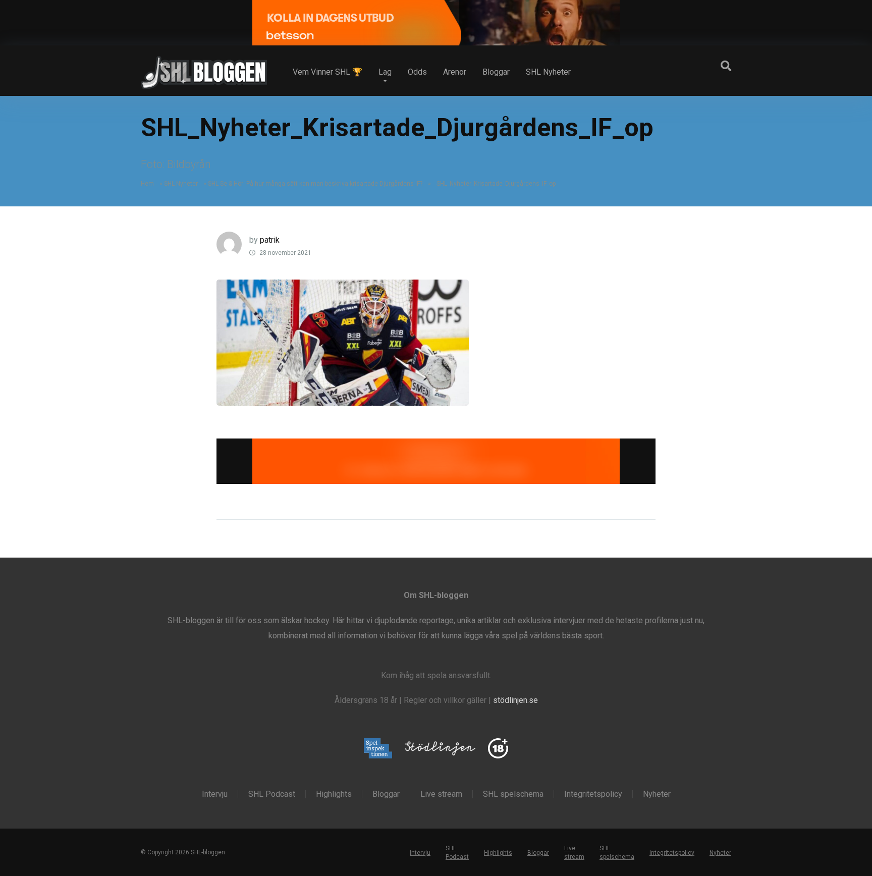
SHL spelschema (513, 794)
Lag (385, 72)
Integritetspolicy (593, 794)
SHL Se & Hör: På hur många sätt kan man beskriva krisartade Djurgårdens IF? (315, 183)
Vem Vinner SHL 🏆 (327, 72)
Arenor (454, 72)
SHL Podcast (271, 794)
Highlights (334, 794)
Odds (417, 72)
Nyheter (657, 794)
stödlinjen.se (515, 700)
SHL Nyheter (548, 72)
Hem (147, 183)
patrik (270, 240)
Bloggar (496, 72)
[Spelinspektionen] (378, 749)
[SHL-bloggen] (204, 68)
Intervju (215, 794)
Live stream (441, 794)
